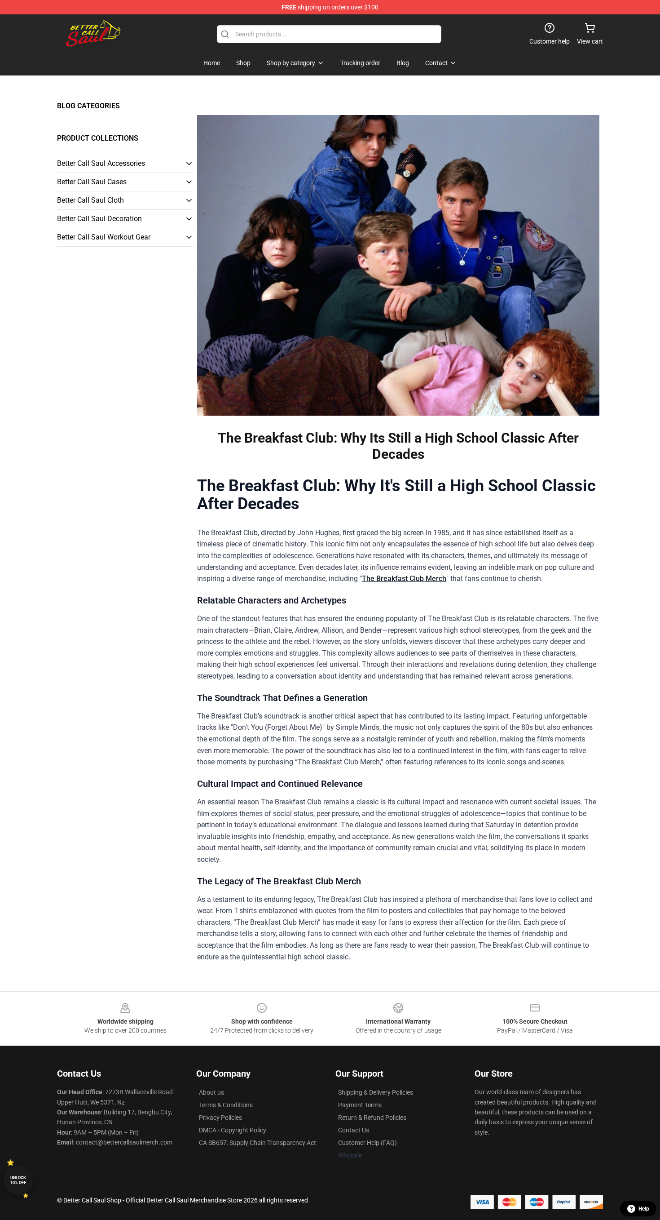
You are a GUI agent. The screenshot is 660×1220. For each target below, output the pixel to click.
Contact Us (353, 1130)
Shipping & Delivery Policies (375, 1092)
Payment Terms (360, 1105)
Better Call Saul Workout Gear (103, 237)
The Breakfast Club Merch (404, 578)
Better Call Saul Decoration (99, 218)
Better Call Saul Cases (92, 181)
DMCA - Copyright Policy (232, 1130)
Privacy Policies (220, 1117)
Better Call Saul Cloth (90, 200)
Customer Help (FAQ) (367, 1142)
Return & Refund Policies (372, 1117)
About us (211, 1092)
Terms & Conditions (226, 1105)
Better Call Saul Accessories (101, 163)
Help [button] (643, 1209)
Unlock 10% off (18, 1180)
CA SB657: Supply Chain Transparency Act (257, 1142)
